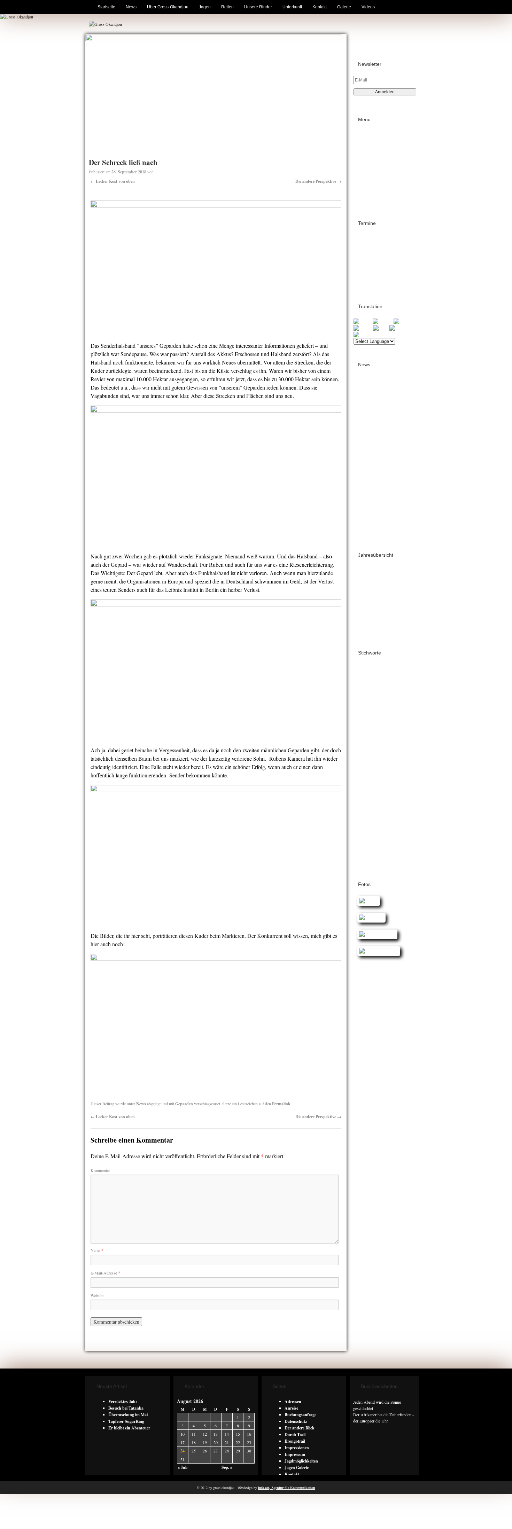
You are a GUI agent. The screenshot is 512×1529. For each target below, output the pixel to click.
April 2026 (368, 393)
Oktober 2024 (371, 446)
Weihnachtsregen (395, 823)
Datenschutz (375, 161)
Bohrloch (362, 680)
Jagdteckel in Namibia (373, 759)
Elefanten (391, 733)
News (131, 7)
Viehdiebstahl (396, 816)
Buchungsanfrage (300, 1415)
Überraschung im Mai (128, 1415)
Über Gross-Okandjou (167, 7)
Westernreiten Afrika (376, 835)
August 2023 (370, 512)
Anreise (291, 1408)
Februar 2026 (371, 406)
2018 (363, 623)
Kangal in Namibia (373, 771)
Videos (368, 7)
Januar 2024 (370, 485)
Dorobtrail (363, 726)
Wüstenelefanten (368, 861)
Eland (394, 726)
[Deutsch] (404, 321)
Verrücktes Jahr (122, 1401)
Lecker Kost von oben (113, 181)
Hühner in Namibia (392, 752)
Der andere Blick (300, 1428)
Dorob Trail (369, 277)
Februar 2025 (371, 426)
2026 (363, 570)
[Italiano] (363, 328)
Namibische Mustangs (375, 790)
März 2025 (368, 419)
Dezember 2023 (372, 492)
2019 (363, 616)
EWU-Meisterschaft (373, 742)
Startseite (106, 7)
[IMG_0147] (370, 917)
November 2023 (373, 499)
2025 (363, 577)
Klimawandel (367, 778)
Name (97, 1250)
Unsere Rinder (258, 7)
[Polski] (381, 328)
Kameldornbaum (385, 765)
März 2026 (368, 399)
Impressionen (297, 1448)
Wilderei (363, 841)
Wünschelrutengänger (375, 854)
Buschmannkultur (371, 686)
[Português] (401, 328)
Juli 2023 (367, 519)
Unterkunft (292, 7)
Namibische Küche (399, 784)
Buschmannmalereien (374, 693)
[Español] (364, 335)
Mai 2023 (367, 532)
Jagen (205, 7)
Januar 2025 (370, 433)
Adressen (372, 141)
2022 (363, 596)
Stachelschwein (368, 816)
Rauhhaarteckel (370, 809)
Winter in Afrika (370, 848)
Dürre (380, 725)
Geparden (184, 1104)
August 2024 (370, 459)
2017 (363, 630)
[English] (363, 321)
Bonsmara (382, 680)
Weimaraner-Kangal (372, 829)
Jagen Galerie (297, 1468)
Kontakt (319, 7)
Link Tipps (374, 148)
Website (97, 1295)
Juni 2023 (368, 525)
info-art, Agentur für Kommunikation (286, 1487)
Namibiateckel (367, 784)
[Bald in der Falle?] (375, 934)
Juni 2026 (368, 380)
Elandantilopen (367, 733)
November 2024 (373, 439)
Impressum (374, 154)
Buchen (371, 135)
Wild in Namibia (387, 842)
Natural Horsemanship (377, 803)
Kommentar (100, 1170)
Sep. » (227, 1467)
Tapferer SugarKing (126, 1421)
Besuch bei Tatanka (125, 1408)
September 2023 (373, 505)
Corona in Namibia (391, 699)
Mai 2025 (367, 413)
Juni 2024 (368, 472)
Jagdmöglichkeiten (301, 1461)
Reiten (227, 7)
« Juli (182, 1467)
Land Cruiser (393, 778)
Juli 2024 (367, 466)
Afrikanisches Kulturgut (377, 674)
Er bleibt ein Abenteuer (129, 1428)
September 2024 (373, 452)
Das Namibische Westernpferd (375, 709)
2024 (363, 583)
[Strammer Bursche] (377, 951)
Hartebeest (364, 752)
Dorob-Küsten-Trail (376, 264)
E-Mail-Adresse (105, 1273)
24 (182, 1451)
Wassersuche (366, 823)
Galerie (344, 7)
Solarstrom (398, 810)
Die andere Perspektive (318, 181)
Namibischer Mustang (377, 797)
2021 (363, 603)
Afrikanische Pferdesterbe (381, 667)
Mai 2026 (367, 386)
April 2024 (368, 479)
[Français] (383, 321)
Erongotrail (369, 238)
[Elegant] (367, 901)
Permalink (281, 1104)
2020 (363, 610)
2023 (363, 590)
